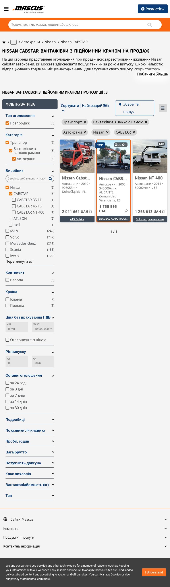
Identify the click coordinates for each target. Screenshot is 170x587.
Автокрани (30, 41)
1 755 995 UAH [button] (108, 209)
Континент (15, 272)
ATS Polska (77, 219)
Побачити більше (152, 74)
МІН (9, 324)
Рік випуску (16, 352)
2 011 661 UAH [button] (75, 212)
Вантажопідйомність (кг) (27, 485)
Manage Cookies (110, 574)
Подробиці (15, 420)
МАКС (36, 324)
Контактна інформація (21, 546)
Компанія (11, 529)
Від (8, 358)
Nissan (50, 41)
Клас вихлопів (18, 474)
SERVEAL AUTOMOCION (114, 219)
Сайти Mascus (22, 520)
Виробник (14, 171)
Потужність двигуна (23, 463)
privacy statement (21, 579)
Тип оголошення (20, 116)
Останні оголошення (24, 375)
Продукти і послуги (18, 538)
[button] (30, 104)
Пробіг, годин (17, 441)
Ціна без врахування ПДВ (28, 317)
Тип (9, 496)
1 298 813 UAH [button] (148, 212)
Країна (11, 292)
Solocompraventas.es (150, 219)
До (34, 358)
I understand (154, 572)
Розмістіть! (155, 8)
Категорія (14, 135)
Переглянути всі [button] (19, 261)
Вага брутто (16, 452)
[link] (77, 156)
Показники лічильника (25, 430)
